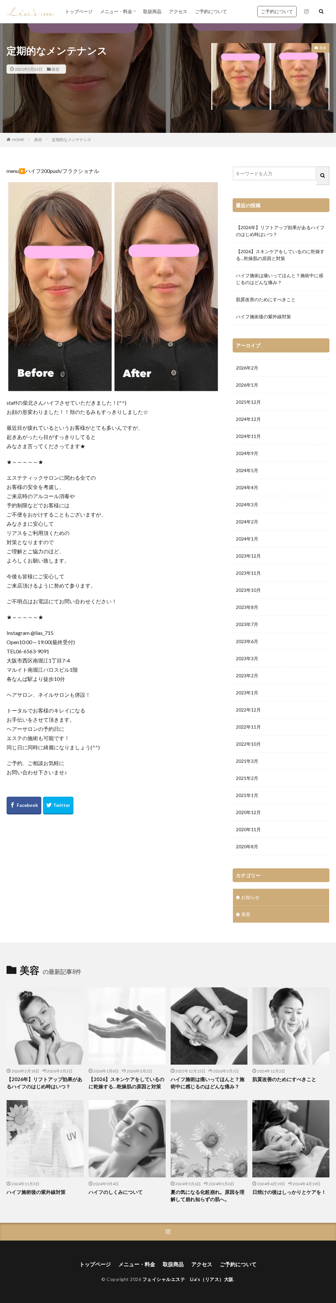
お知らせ (250, 897)
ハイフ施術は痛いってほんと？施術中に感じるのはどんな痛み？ (279, 279)
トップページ (79, 11)
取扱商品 (152, 11)
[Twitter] (58, 805)
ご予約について (211, 11)
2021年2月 (247, 778)
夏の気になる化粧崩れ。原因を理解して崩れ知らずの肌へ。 (207, 1195)
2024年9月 (247, 453)
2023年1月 (247, 692)
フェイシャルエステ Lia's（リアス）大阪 (188, 1279)
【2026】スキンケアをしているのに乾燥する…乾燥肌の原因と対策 (280, 255)
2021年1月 (247, 795)
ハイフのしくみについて (116, 1192)
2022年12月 (248, 709)
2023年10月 (248, 590)
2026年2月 (247, 368)
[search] (322, 175)
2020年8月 (247, 846)
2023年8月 (247, 607)
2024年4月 (247, 487)
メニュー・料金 (116, 11)
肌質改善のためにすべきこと (266, 299)
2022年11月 (248, 727)
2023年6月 (247, 641)
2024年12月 (248, 419)
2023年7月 (247, 624)
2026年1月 (247, 385)
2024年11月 (248, 436)
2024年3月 (247, 504)
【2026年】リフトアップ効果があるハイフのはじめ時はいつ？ (280, 231)
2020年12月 (248, 812)
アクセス (178, 11)
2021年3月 (247, 761)
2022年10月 (248, 744)
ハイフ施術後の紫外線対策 (263, 316)
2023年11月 (248, 573)
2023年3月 (247, 658)
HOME (18, 139)
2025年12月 (248, 402)
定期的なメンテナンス (71, 139)
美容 (55, 69)
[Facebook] (24, 805)
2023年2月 (247, 675)
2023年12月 (248, 556)
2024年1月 (247, 539)
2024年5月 (247, 470)
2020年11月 (248, 829)
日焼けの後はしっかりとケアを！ (289, 1192)
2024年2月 (247, 521)
